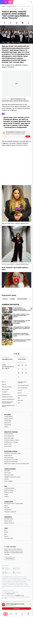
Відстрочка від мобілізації (11, 461)
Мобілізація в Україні (10, 451)
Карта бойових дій (9, 436)
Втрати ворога (8, 446)
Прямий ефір (7, 420)
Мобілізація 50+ (8, 455)
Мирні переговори (9, 438)
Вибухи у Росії (7, 444)
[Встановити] (16, 606)
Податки (6, 479)
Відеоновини (7, 422)
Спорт (6, 528)
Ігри (19, 402)
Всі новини (7, 414)
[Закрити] (30, 604)
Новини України (8, 418)
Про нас (4, 381)
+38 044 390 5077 (22, 359)
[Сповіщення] (31, 2)
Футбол (6, 532)
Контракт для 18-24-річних (11, 459)
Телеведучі (4, 391)
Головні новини (8, 416)
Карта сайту (20, 400)
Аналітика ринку (8, 519)
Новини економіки (10, 469)
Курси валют (7, 472)
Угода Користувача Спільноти (22, 382)
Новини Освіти (8, 501)
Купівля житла (8, 521)
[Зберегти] (28, 23)
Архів (19, 397)
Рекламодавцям (5, 394)
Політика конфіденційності (8, 399)
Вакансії (19, 392)
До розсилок (9, 558)
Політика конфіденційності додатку (8, 406)
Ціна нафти (7, 470)
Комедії (6, 494)
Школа (6, 505)
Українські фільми (9, 490)
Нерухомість (8, 517)
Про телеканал (5, 389)
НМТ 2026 (6, 507)
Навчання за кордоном (10, 511)
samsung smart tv (16, 572)
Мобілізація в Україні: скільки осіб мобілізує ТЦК (16, 463)
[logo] (10, 2)
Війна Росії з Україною (11, 432)
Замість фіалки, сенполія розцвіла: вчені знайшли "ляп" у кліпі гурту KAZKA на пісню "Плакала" (24, 6)
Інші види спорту (8, 538)
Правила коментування (23, 385)
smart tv (6, 572)
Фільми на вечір (8, 492)
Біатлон (6, 536)
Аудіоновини (7, 424)
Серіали (6, 496)
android (6, 568)
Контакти (20, 390)
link (18, 365)
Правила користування (7, 396)
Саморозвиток (8, 509)
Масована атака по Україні (11, 442)
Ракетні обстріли (8, 434)
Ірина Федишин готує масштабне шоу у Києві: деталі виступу (15, 100)
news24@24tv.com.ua (7, 359)
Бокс (5, 530)
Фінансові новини (9, 475)
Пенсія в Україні (8, 481)
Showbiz (4, 6)
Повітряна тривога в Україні (11, 440)
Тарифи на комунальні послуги (12, 477)
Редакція (4, 384)
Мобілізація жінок (9, 457)
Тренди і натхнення (9, 523)
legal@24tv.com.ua (19, 595)
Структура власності (22, 395)
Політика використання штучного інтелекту (7, 402)
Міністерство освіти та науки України (13, 503)
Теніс (5, 534)
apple (16, 568)
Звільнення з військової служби (12, 453)
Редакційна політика (7, 386)
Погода (6, 426)
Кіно (5, 486)
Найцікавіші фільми (9, 488)
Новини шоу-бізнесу (12, 6)
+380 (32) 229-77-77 (10, 593)
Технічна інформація (22, 387)
